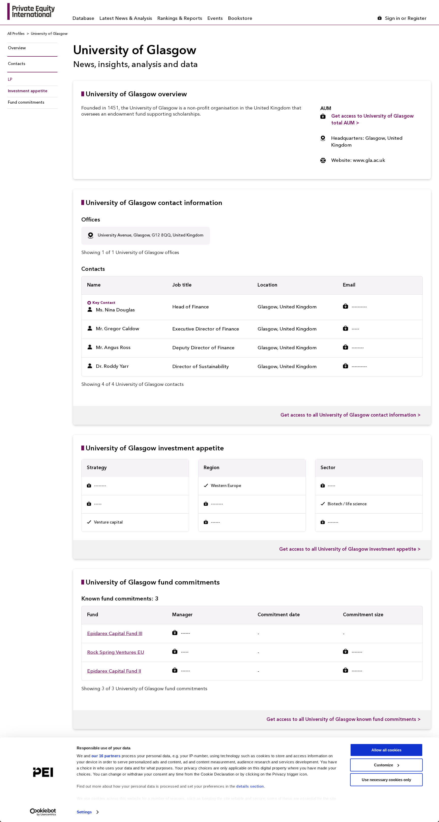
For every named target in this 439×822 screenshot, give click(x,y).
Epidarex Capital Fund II (114, 671)
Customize (383, 765)
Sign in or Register (406, 18)
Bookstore (240, 18)
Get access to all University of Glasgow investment (350, 549)
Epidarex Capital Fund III (114, 633)
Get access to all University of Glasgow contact (350, 415)
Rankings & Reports (179, 18)
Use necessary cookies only (386, 780)
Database (83, 18)
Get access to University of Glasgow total (372, 120)
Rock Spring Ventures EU (115, 652)
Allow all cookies (386, 750)
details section (250, 786)
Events (215, 18)
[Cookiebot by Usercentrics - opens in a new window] (43, 812)
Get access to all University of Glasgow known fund (343, 719)
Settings (84, 812)
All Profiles (16, 34)
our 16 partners (106, 756)
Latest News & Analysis (125, 18)
